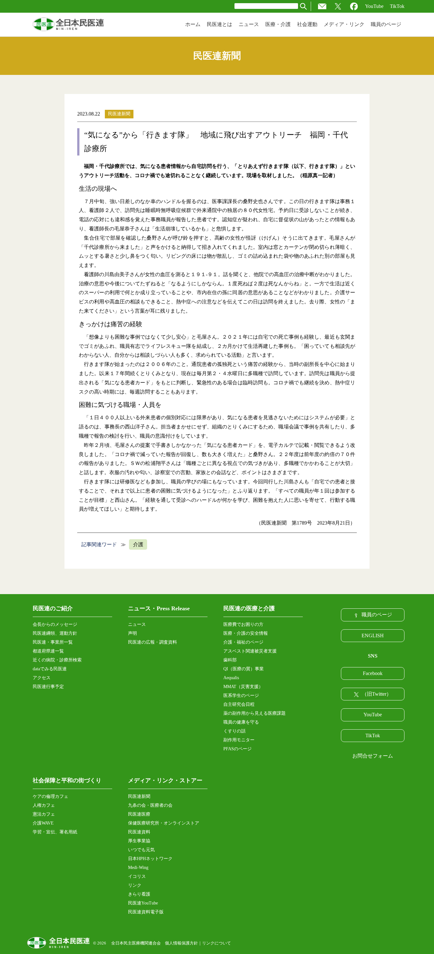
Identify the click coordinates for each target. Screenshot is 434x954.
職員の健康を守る (241, 722)
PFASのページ (237, 748)
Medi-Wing (138, 867)
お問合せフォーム (372, 756)
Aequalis (231, 677)
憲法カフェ (44, 814)
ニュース (137, 624)
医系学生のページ (241, 695)
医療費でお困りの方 (243, 624)
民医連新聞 (119, 113)
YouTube (374, 6)
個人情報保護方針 (181, 943)
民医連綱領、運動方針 (55, 633)
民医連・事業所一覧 (53, 642)
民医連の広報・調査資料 (152, 642)
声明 (132, 633)
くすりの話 (234, 731)
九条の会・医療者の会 (150, 805)
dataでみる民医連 (50, 668)
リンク (134, 885)
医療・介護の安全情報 (245, 633)
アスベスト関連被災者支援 (250, 651)
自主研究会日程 (238, 704)
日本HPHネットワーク (150, 858)
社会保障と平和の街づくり (67, 780)
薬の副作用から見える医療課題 (254, 713)
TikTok (397, 6)
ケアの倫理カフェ (50, 796)
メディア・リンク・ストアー (165, 780)
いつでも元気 (141, 849)
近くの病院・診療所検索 (57, 660)
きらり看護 (139, 894)
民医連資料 (139, 832)
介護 (138, 544)
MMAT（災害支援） (243, 686)
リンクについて (216, 943)
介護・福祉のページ (243, 642)
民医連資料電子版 (146, 912)
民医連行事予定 (48, 686)
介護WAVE (43, 823)
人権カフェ (44, 805)
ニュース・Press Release (159, 608)
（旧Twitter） (376, 694)
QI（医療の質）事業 (243, 668)
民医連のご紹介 (53, 608)
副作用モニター (238, 740)
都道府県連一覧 (48, 651)
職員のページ (377, 614)
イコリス (137, 876)
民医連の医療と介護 (249, 608)
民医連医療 (139, 814)
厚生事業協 (139, 840)
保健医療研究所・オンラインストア (163, 823)
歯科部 (230, 660)
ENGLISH (373, 635)
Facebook (373, 673)
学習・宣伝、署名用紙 (55, 832)
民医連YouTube (143, 903)
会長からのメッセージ (55, 624)
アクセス (42, 677)
